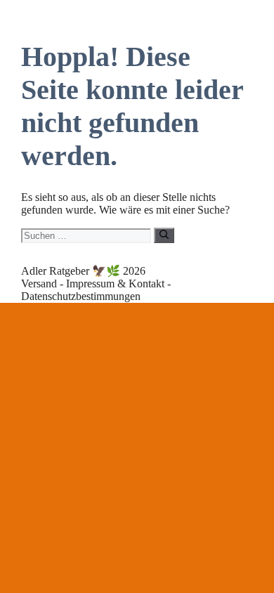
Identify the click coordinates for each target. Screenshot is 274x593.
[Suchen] (164, 235)
